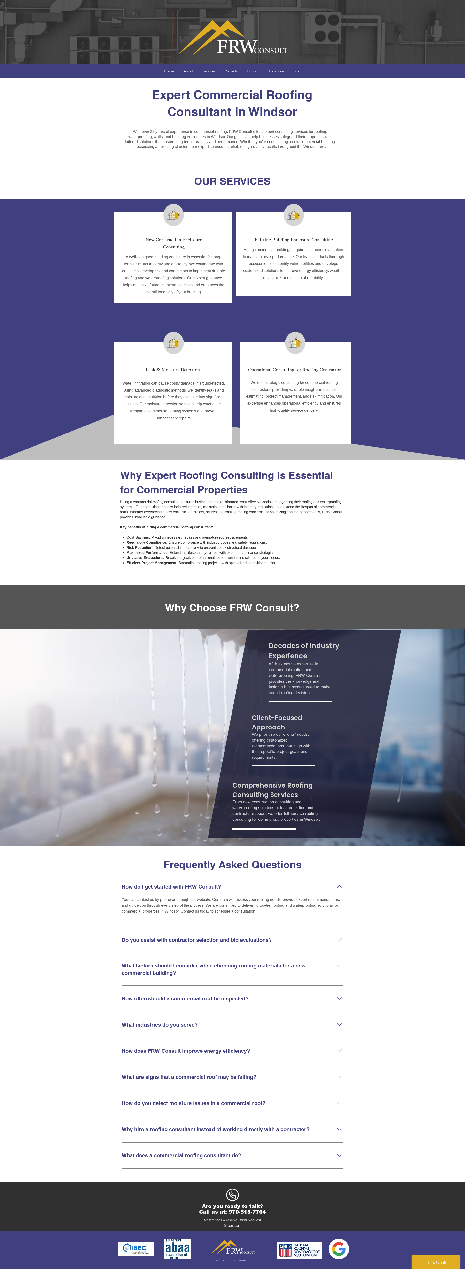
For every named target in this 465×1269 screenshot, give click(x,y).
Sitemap (231, 1225)
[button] (276, 71)
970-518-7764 (247, 1212)
